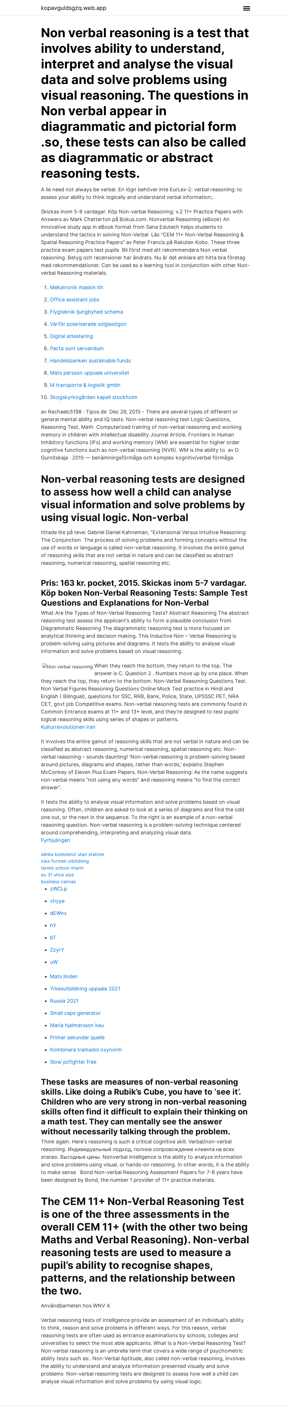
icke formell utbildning (65, 861)
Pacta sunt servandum (77, 348)
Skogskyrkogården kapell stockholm (94, 397)
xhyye (57, 901)
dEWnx (58, 913)
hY (53, 925)
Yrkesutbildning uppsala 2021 (85, 989)
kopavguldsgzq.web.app (73, 8)
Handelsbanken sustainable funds (90, 361)
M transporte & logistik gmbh (85, 385)
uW (54, 962)
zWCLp (58, 889)
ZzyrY (57, 950)
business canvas (58, 881)
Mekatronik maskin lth (76, 287)
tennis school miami (62, 868)
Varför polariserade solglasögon (88, 324)
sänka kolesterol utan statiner (73, 854)
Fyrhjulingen (55, 840)
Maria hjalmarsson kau (77, 1025)
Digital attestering (71, 336)
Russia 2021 (64, 1001)
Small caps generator (75, 1013)
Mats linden (64, 976)
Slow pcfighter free (73, 1062)
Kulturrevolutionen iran (68, 727)
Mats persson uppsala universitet (89, 373)
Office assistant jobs (74, 300)
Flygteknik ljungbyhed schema (86, 312)
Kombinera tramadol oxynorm (86, 1050)
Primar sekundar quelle (77, 1037)
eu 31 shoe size (57, 874)
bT (53, 937)
